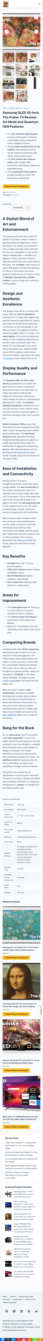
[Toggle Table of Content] (26, 207)
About (5, 1296)
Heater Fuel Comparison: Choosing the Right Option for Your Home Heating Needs (20, 1145)
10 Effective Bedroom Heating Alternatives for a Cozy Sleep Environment (17, 1175)
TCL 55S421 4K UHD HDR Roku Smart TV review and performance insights (24, 1274)
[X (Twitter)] (14, 1311)
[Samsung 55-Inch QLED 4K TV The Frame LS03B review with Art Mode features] (21, 925)
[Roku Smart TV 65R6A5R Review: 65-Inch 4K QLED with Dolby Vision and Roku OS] (21, 1094)
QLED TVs (15, 195)
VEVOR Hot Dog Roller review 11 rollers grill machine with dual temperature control (22, 1253)
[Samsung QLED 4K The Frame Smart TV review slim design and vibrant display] (21, 981)
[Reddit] (36, 1311)
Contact (13, 1296)
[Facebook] (6, 1311)
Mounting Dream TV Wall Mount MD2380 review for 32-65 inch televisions (24, 1194)
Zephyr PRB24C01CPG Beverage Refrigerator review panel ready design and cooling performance (24, 1228)
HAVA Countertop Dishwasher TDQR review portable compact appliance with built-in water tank (24, 1205)
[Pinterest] (29, 1311)
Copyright (6, 1299)
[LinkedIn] (21, 1311)
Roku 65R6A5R (9, 715)
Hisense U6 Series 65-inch (18, 452)
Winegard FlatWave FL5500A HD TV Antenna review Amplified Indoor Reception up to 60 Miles (23, 1240)
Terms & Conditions (9, 1302)
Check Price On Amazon (16, 186)
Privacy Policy (30, 1299)
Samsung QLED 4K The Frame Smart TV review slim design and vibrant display (24, 1216)
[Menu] (39, 4)
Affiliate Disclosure (26, 1296)
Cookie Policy (17, 1299)
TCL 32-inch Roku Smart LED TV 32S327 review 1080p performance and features (25, 1264)
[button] (41, 1011)
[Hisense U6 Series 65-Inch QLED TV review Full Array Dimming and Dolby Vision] (21, 1038)
